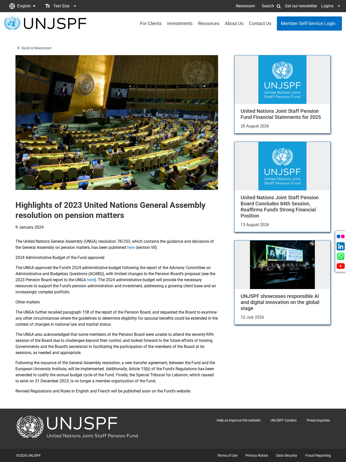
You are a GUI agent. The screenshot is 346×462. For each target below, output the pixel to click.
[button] (22, 6)
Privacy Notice (256, 455)
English (24, 6)
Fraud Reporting (318, 455)
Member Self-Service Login (308, 23)
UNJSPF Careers (284, 420)
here (131, 247)
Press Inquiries (318, 420)
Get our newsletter (301, 6)
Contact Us (260, 23)
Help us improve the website (238, 420)
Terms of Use (227, 455)
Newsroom (245, 6)
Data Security (286, 455)
